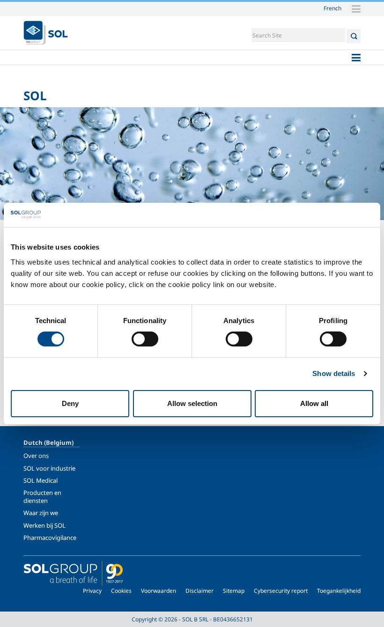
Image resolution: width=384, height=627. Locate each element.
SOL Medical (40, 480)
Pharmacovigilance (49, 537)
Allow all (314, 403)
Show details (333, 373)
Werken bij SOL (44, 525)
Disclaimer (199, 591)
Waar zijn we (40, 513)
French (332, 8)
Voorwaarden (158, 591)
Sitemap (233, 591)
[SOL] (45, 33)
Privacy (92, 591)
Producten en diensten (42, 496)
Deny (70, 403)
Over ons (36, 455)
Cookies (121, 591)
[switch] (145, 339)
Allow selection (192, 403)
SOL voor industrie (49, 468)
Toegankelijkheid (339, 591)
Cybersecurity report (281, 591)
